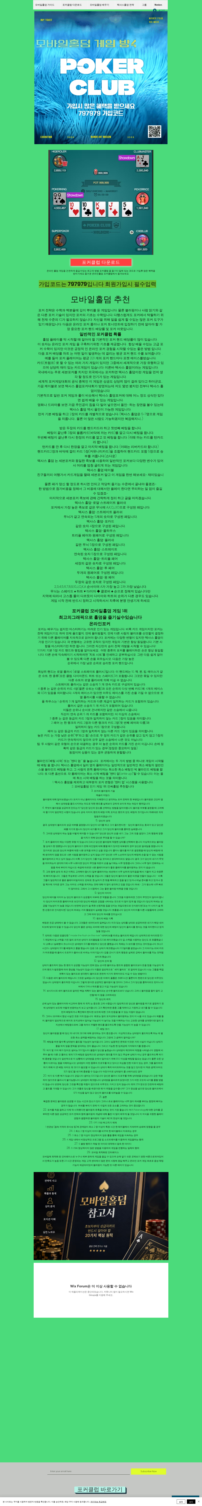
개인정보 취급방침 (98, 1501)
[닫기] (198, 1501)
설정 (181, 1501)
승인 (191, 1501)
